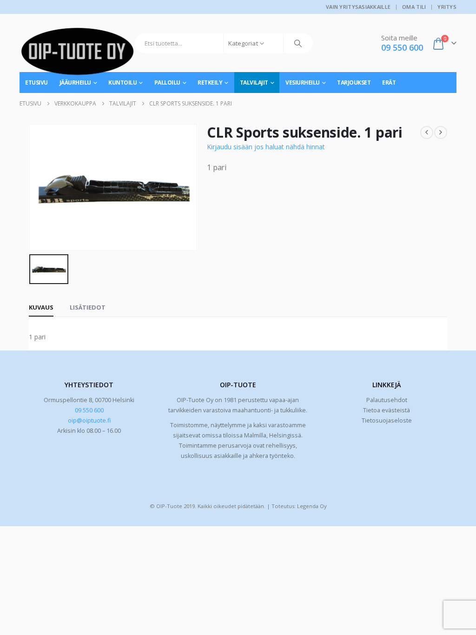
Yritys (446, 6)
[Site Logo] (78, 55)
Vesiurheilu (302, 82)
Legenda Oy (312, 506)
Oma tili (414, 6)
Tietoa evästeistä (386, 410)
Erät (389, 82)
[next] (440, 132)
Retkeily (210, 82)
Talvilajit (254, 82)
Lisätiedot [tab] (88, 307)
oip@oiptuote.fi (89, 420)
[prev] (426, 132)
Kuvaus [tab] (41, 307)
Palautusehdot (386, 400)
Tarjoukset (353, 82)
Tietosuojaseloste (387, 420)
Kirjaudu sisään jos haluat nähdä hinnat (266, 146)
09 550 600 (89, 410)
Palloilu (167, 82)
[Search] (298, 43)
